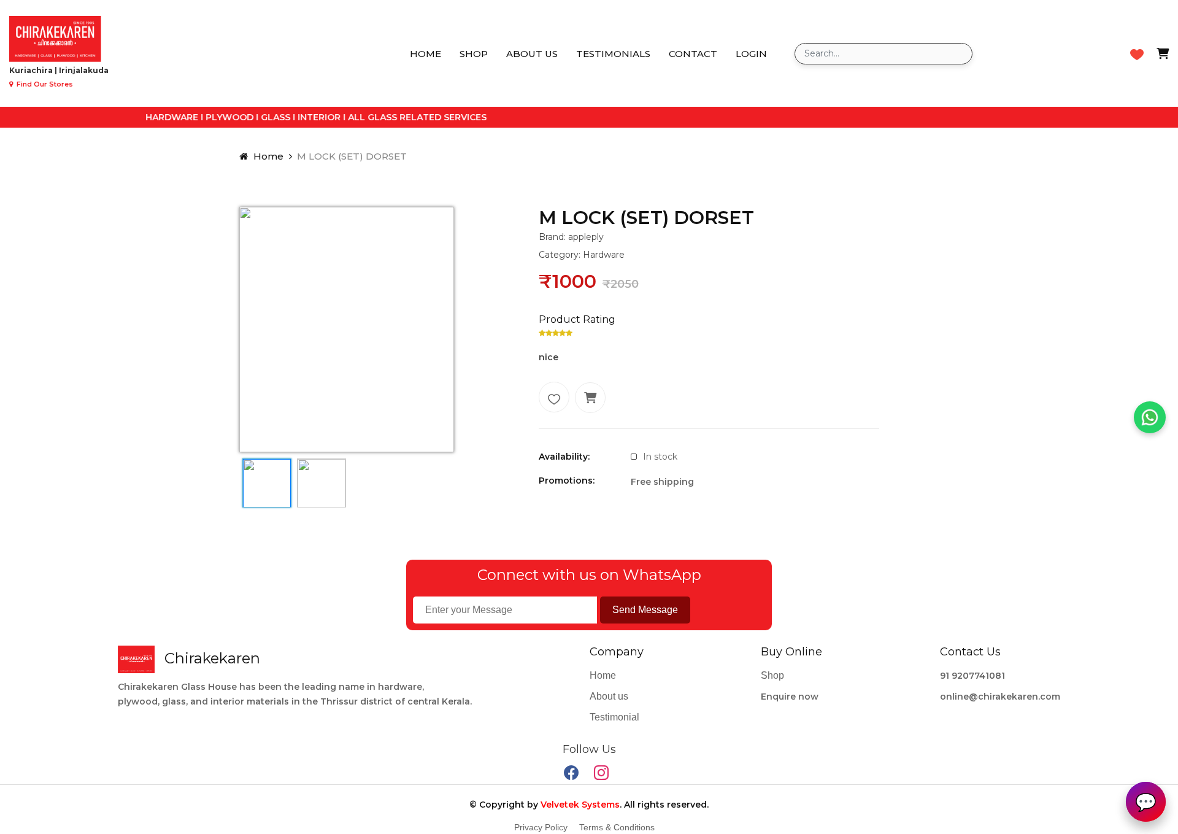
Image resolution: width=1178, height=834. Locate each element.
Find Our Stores (44, 84)
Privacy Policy (541, 827)
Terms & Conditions (617, 827)
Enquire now (789, 696)
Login (751, 54)
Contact (693, 54)
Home (425, 54)
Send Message (645, 609)
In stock (660, 456)
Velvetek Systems (580, 804)
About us (532, 54)
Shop (474, 54)
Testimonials (613, 54)
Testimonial (614, 717)
